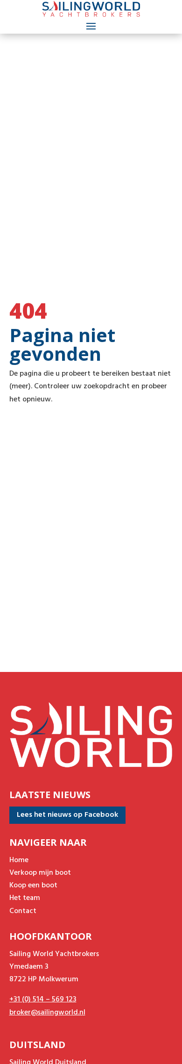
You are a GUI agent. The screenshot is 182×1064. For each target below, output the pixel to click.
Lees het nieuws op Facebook (67, 815)
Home (18, 860)
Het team (24, 898)
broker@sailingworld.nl (47, 1013)
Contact (22, 911)
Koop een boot (33, 885)
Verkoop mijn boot (40, 873)
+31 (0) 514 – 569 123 (43, 999)
